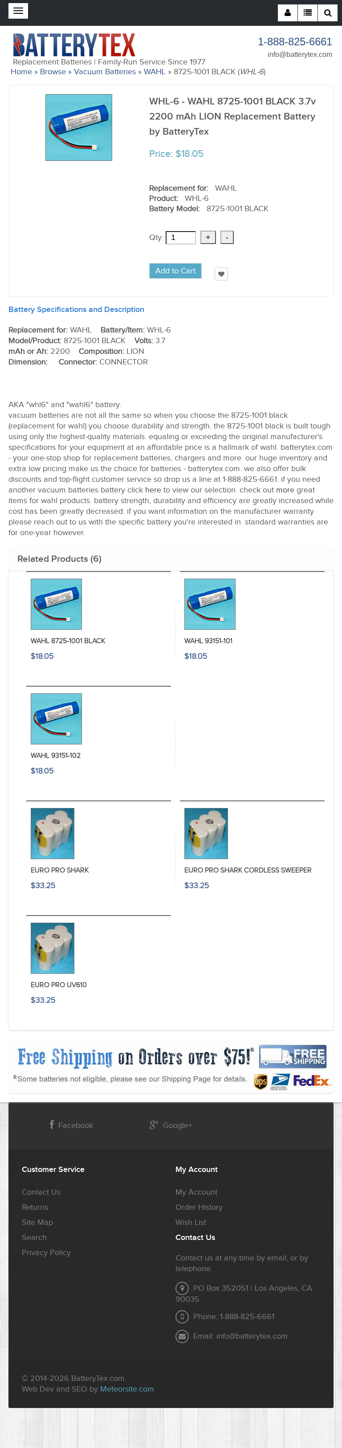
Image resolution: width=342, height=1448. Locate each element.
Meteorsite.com (127, 1389)
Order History (199, 1207)
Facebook (75, 1125)
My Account (196, 1192)
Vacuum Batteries (105, 71)
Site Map (37, 1222)
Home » (24, 71)
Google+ (177, 1125)
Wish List (190, 1222)
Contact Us (41, 1192)
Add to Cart (175, 271)
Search (34, 1237)
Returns (35, 1207)
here (153, 490)
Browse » (56, 71)
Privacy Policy (46, 1252)
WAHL (155, 71)
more (285, 490)
